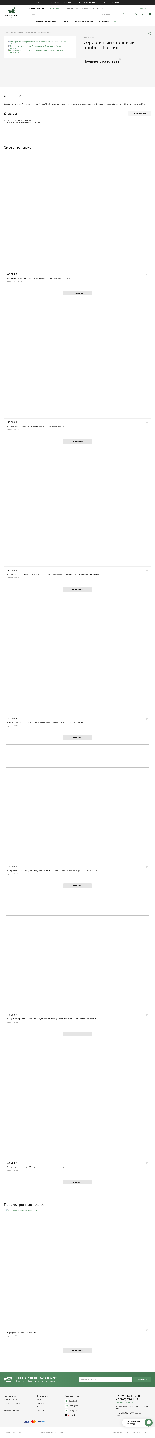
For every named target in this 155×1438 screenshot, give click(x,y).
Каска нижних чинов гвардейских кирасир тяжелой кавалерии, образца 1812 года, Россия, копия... (46, 723)
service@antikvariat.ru (55, 8)
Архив (117, 21)
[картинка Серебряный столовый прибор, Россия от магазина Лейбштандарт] (77, 1268)
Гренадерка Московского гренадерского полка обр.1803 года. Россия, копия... (38, 278)
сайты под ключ (130, 1432)
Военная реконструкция (47, 21)
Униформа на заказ (72, 2)
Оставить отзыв (140, 113)
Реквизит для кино (91, 2)
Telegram (73, 1411)
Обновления (103, 21)
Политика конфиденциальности (54, 1432)
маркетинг (142, 1432)
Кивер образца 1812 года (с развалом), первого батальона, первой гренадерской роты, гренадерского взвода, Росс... (54, 871)
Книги (65, 21)
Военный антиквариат (83, 21)
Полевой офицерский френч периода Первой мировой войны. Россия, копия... (38, 426)
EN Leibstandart (145, 8)
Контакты (115, 2)
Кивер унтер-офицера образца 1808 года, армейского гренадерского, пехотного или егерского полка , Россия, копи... (54, 1019)
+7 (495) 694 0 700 (128, 1396)
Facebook (73, 1401)
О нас (38, 2)
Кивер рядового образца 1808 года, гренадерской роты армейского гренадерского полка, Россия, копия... (50, 1167)
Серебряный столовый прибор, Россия (22, 1333)
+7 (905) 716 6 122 (128, 1399)
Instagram (73, 1406)
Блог (105, 2)
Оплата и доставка (52, 2)
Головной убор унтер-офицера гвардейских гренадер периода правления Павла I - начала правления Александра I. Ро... (55, 574)
